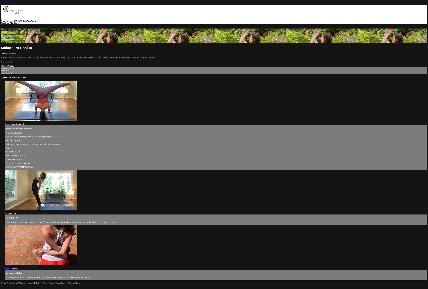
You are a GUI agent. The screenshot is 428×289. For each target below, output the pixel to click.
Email (12, 66)
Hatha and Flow (6, 53)
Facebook (4, 66)
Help (36, 283)
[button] (2, 19)
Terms (40, 283)
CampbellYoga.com (19, 283)
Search (10, 21)
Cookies (52, 283)
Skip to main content (8, 2)
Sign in (38, 21)
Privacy (46, 283)
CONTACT (17, 21)
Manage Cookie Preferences (65, 283)
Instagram (30, 283)
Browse (4, 21)
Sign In (16, 23)
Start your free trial (7, 39)
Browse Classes (6, 283)
